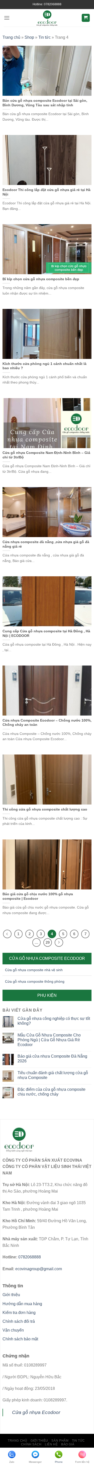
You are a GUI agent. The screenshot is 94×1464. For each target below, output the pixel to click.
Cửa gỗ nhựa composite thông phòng (34, 981)
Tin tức (44, 37)
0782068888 (29, 1257)
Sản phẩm (59, 1440)
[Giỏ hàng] (86, 18)
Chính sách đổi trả (19, 1321)
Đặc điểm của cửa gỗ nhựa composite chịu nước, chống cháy (51, 1091)
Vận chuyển (13, 1330)
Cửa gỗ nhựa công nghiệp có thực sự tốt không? (54, 1020)
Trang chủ (11, 37)
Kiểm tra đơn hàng (19, 1312)
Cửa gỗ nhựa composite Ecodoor (47, 958)
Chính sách (31, 1444)
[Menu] (7, 18)
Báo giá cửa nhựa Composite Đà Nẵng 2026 (52, 1058)
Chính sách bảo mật (20, 1339)
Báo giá (67, 1444)
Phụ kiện (47, 995)
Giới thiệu (11, 1295)
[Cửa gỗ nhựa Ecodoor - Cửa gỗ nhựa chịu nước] (47, 18)
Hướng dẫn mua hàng (22, 1304)
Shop (29, 37)
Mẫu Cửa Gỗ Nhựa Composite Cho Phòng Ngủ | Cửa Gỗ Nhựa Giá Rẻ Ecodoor (49, 1040)
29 (48, 942)
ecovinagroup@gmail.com (38, 1269)
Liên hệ (51, 1444)
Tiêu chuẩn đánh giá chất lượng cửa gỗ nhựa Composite (53, 1075)
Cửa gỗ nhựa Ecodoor (36, 1412)
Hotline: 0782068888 (47, 4)
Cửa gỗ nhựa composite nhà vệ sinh (34, 970)
